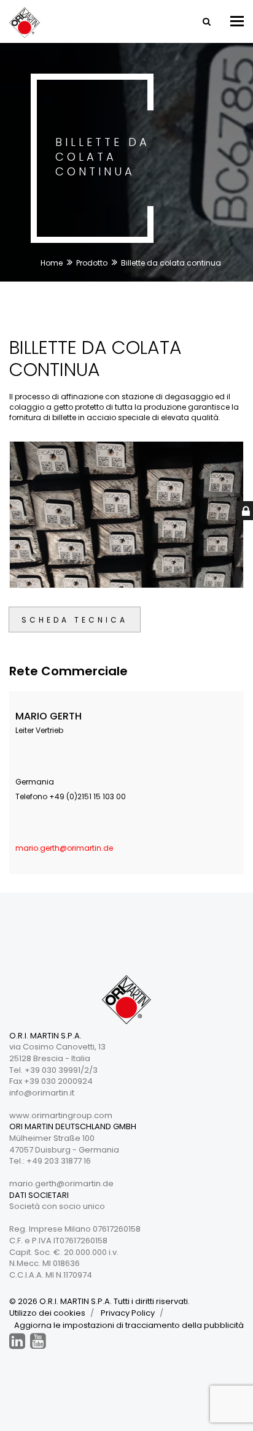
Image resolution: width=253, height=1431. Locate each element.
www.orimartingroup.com (60, 1115)
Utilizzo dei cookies (47, 1313)
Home (52, 263)
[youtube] (38, 1341)
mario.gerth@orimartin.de (64, 848)
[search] (205, 21)
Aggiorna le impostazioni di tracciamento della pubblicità (129, 1325)
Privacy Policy (128, 1313)
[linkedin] (17, 1341)
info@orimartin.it (41, 1093)
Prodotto (91, 263)
